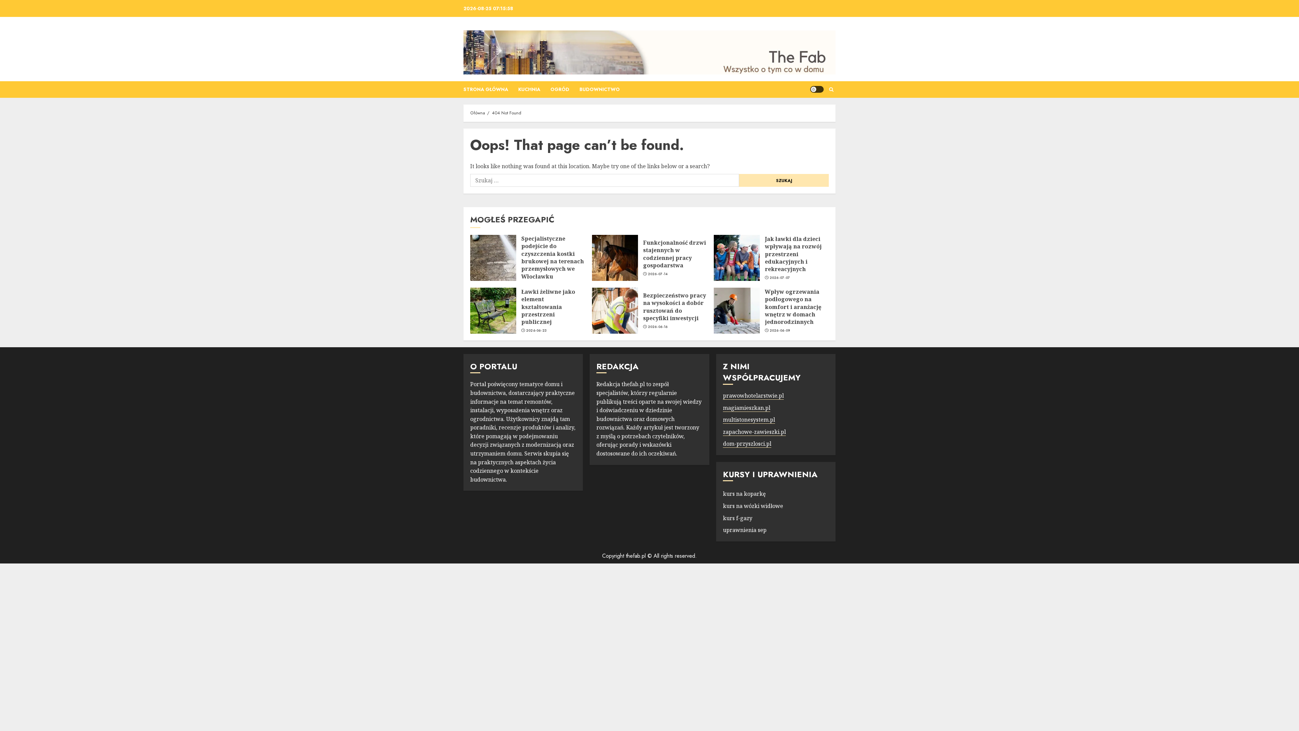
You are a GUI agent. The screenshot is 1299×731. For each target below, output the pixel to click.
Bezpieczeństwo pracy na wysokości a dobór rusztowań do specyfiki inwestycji (674, 307)
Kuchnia (529, 89)
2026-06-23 (536, 330)
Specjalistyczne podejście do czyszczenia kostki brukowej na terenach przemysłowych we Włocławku (552, 257)
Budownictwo (599, 89)
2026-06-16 (658, 327)
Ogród (559, 89)
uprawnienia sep (745, 530)
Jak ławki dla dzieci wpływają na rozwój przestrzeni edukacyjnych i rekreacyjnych (793, 254)
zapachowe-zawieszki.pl (754, 432)
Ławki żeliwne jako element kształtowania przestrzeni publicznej (548, 307)
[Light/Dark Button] (817, 89)
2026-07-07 (780, 277)
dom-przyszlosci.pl (747, 443)
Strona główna (485, 89)
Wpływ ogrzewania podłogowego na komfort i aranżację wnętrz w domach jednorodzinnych (793, 307)
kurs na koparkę (744, 493)
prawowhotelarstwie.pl (753, 395)
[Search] (831, 89)
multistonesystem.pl (749, 419)
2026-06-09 (780, 330)
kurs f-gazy (737, 518)
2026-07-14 (658, 274)
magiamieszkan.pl (746, 408)
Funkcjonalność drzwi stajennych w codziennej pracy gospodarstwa (674, 254)
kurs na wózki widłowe (753, 506)
